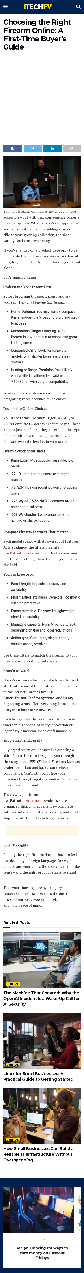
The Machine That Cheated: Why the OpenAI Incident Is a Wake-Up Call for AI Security (41, 998)
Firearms (31, 800)
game (41, 1239)
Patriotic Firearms (24, 553)
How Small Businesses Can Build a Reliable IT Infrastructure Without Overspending (38, 1154)
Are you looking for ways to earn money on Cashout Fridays (42, 1253)
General (12, 984)
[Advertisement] (42, 99)
